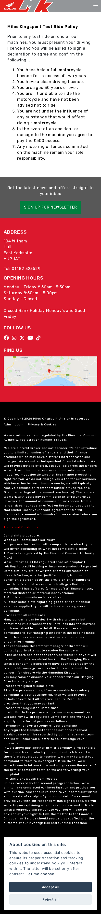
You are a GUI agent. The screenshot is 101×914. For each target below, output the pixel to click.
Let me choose (40, 874)
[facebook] (8, 338)
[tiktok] (40, 338)
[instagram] (15, 338)
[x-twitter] (23, 338)
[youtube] (31, 338)
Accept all (50, 887)
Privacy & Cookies (42, 424)
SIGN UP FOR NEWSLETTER (50, 207)
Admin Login (14, 424)
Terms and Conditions (21, 527)
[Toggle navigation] (95, 6)
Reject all (50, 899)
